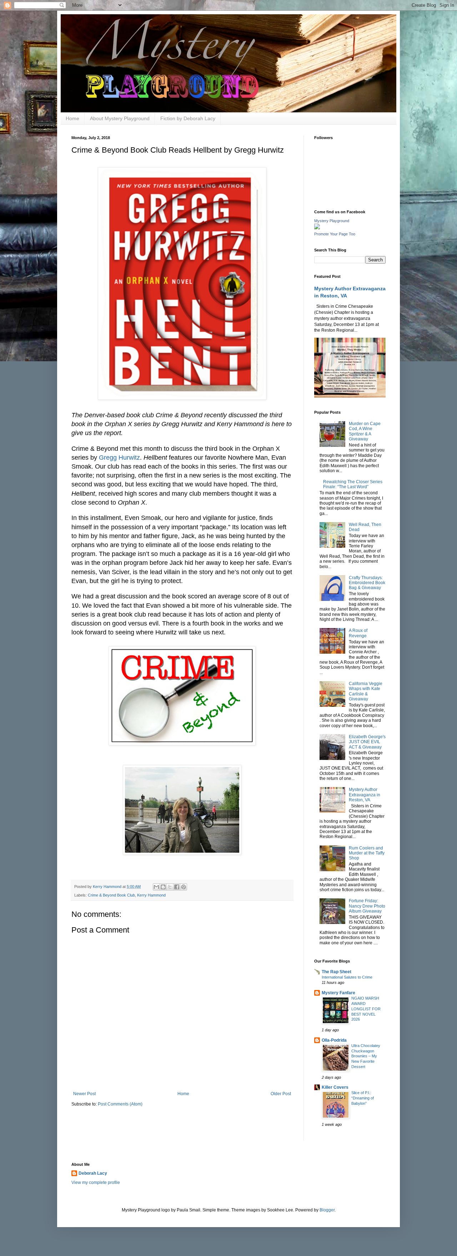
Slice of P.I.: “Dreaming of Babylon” (362, 1098)
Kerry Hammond (151, 895)
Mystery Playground (331, 221)
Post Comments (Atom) (120, 1104)
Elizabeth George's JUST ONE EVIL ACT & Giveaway (367, 742)
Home (72, 118)
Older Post (281, 1093)
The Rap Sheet (336, 971)
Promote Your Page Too (334, 234)
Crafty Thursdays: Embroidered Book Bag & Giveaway (367, 583)
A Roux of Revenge (358, 633)
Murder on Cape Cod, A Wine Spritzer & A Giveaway (365, 431)
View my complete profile (95, 1182)
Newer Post (84, 1093)
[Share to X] (170, 886)
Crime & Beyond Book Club (111, 895)
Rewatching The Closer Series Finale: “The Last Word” (352, 484)
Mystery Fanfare (338, 992)
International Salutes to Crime (347, 977)
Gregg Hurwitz (119, 457)
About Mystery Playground (120, 118)
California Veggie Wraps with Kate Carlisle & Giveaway (365, 691)
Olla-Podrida (334, 1040)
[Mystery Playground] (317, 227)
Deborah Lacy (93, 1173)
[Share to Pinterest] (183, 886)
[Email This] (156, 886)
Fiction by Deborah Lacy (187, 118)
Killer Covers (335, 1087)
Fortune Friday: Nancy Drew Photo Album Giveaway (367, 906)
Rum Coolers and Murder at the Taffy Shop (367, 853)
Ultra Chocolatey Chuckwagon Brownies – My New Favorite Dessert (365, 1056)
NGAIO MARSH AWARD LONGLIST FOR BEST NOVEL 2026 (366, 1008)
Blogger (327, 1210)
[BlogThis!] (163, 886)
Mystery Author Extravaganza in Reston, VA (364, 794)
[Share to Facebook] (176, 886)
